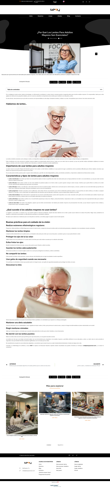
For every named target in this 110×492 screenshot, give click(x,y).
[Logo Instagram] (83, 2)
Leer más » (22, 438)
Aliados (60, 16)
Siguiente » (60, 445)
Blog (68, 16)
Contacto (78, 16)
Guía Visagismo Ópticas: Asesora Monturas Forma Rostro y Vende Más (22, 436)
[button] (100, 89)
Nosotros (40, 16)
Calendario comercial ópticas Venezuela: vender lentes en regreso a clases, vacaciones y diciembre (87, 417)
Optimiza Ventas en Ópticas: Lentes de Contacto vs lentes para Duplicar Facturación (54, 415)
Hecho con (54, 482)
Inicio (31, 16)
